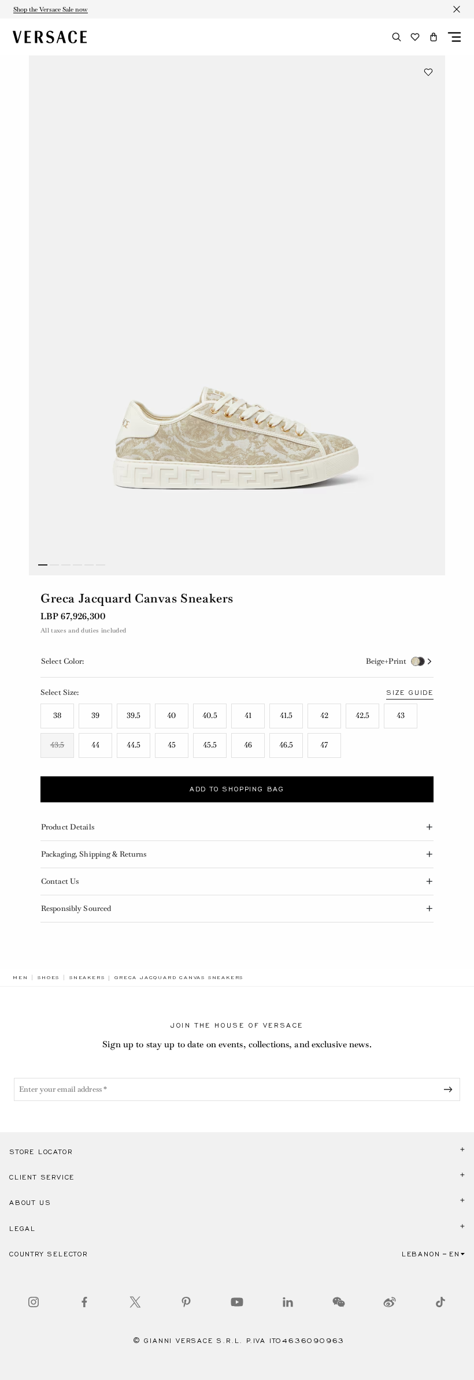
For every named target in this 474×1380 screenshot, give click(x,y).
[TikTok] (440, 1302)
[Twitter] (135, 1302)
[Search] (396, 37)
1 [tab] (42, 565)
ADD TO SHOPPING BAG (237, 789)
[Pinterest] (186, 1302)
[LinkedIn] (288, 1302)
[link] (20, 977)
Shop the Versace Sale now (50, 9)
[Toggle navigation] (454, 37)
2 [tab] (54, 565)
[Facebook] (84, 1302)
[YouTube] (237, 1302)
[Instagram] (33, 1302)
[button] (433, 37)
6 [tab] (100, 565)
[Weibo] (390, 1302)
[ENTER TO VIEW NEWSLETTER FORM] (450, 1089)
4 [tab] (77, 565)
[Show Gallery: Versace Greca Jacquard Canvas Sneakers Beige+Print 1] (237, 315)
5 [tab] (89, 565)
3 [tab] (66, 565)
